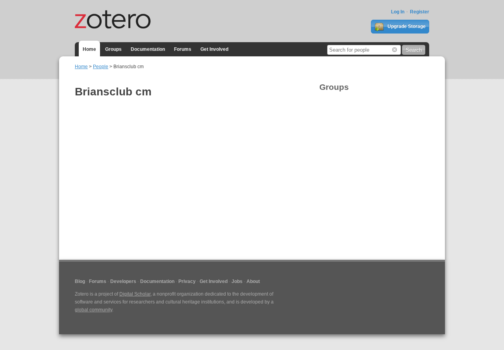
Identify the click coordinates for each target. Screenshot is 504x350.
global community (93, 310)
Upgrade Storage (406, 26)
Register (419, 12)
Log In (397, 12)
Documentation (148, 49)
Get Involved (214, 49)
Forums (182, 49)
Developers (123, 281)
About (253, 281)
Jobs (237, 281)
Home (89, 49)
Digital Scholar (134, 294)
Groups (113, 49)
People (100, 66)
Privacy (187, 281)
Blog (80, 281)
